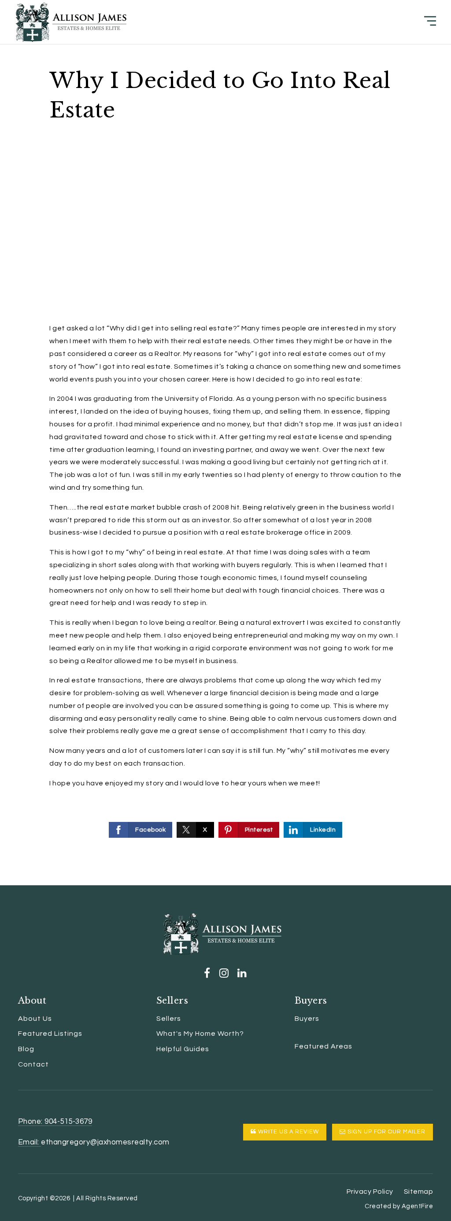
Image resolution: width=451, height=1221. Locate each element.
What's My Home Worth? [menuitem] (200, 1033)
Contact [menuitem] (33, 1064)
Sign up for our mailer (385, 1132)
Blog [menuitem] (26, 1048)
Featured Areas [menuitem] (323, 1046)
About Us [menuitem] (35, 1018)
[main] (225, 442)
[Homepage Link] (71, 21)
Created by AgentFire (399, 1206)
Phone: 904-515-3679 (55, 1122)
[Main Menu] (430, 21)
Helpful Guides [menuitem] (182, 1048)
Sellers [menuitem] (168, 1018)
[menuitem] (294, 1033)
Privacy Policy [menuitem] (370, 1191)
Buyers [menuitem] (307, 1018)
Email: (29, 1142)
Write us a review (287, 1132)
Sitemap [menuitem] (418, 1191)
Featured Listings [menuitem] (50, 1033)
